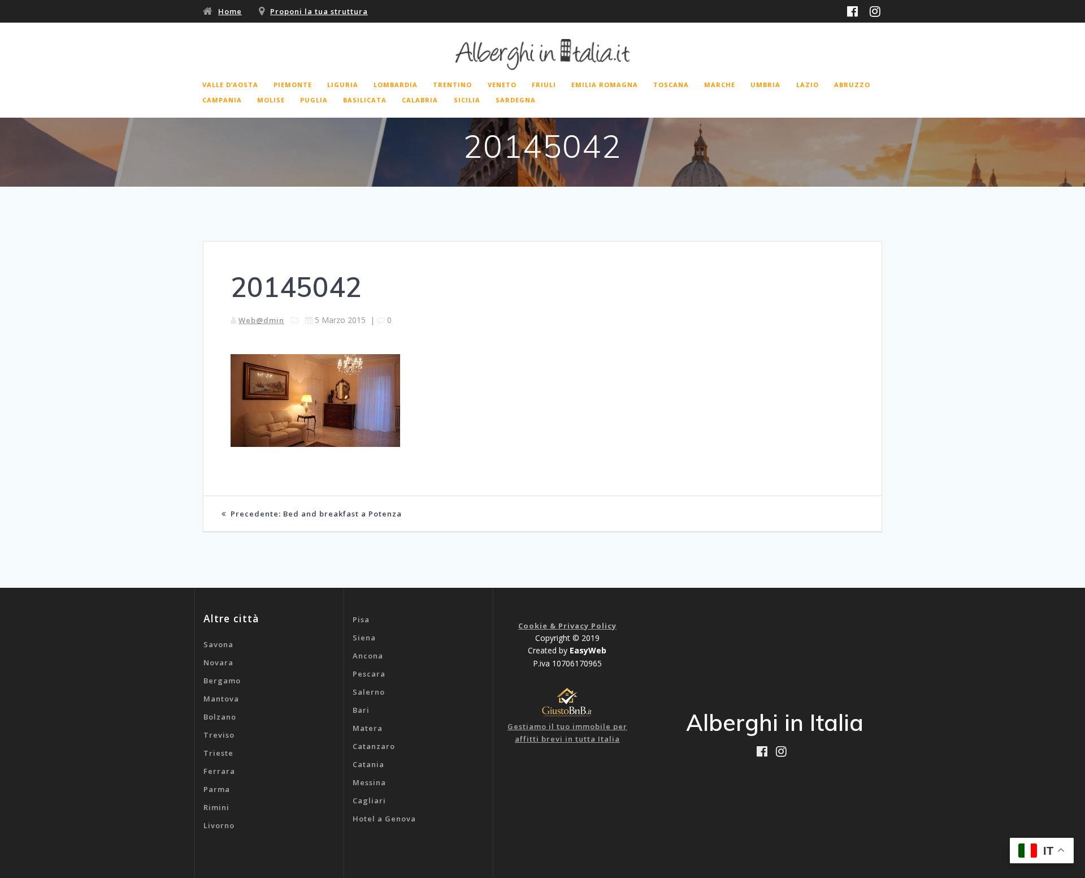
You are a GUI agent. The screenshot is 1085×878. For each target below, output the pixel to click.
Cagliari (369, 800)
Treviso (219, 735)
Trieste (218, 753)
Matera (368, 728)
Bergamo (222, 680)
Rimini (216, 807)
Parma (216, 789)
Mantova (221, 699)
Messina (369, 782)
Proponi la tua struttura (319, 11)
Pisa (361, 619)
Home (230, 11)
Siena (364, 637)
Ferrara (219, 771)
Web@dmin (261, 320)
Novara (218, 662)
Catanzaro (374, 746)
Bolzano (219, 717)
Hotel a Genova (384, 819)
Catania (368, 764)
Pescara (369, 674)
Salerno (369, 692)
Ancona (368, 656)
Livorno (219, 825)
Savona (218, 644)
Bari (361, 710)
